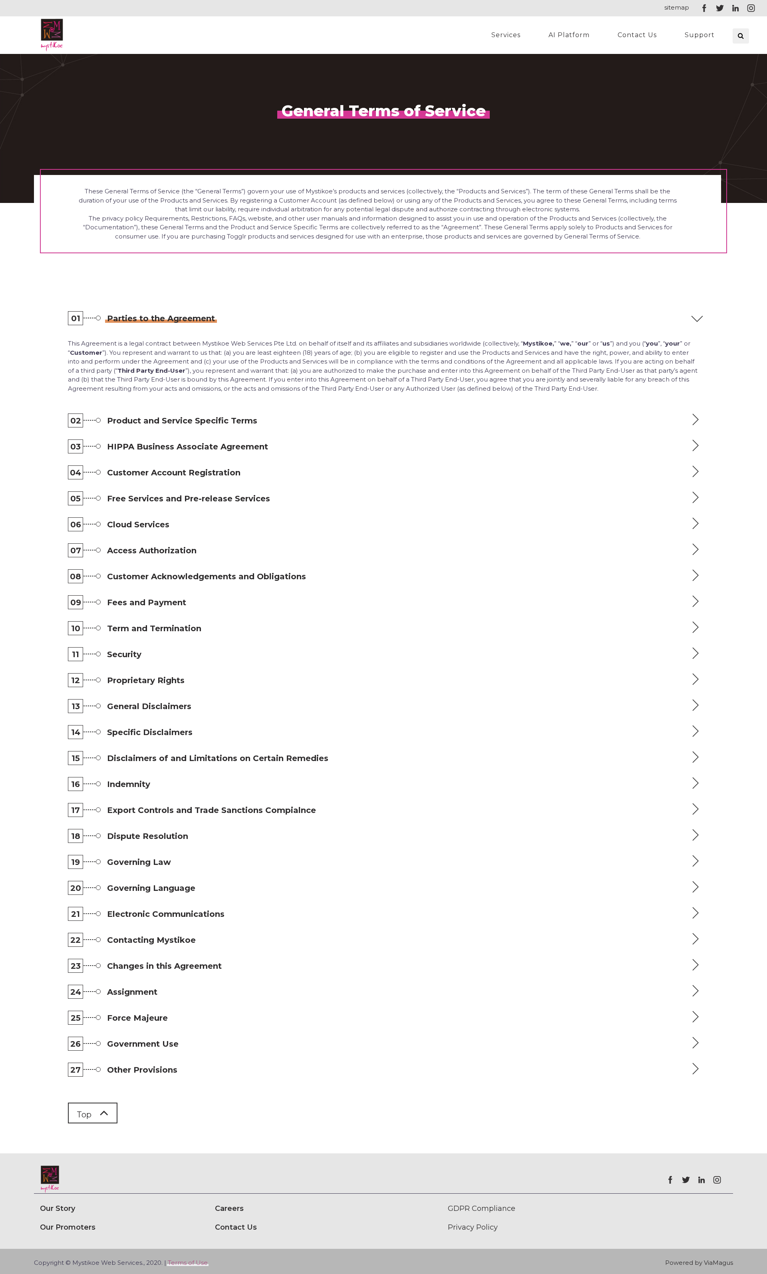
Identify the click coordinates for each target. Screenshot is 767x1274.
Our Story (57, 1208)
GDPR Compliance (481, 1208)
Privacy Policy (473, 1227)
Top (85, 1114)
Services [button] (506, 35)
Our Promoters (67, 1227)
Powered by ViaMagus (699, 1262)
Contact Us (637, 35)
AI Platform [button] (569, 35)
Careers (229, 1208)
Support (700, 35)
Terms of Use (188, 1262)
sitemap (676, 7)
